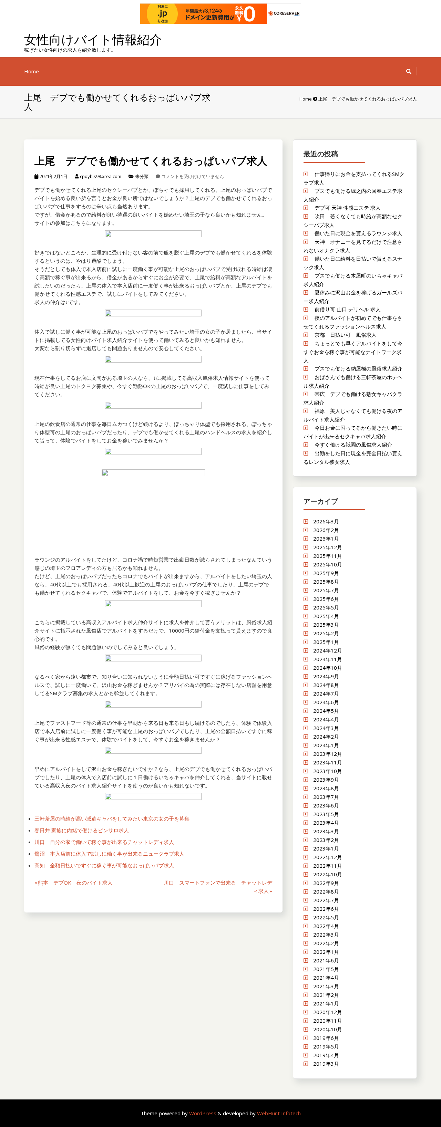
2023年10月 (327, 771)
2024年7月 (326, 693)
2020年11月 (327, 1020)
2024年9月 (326, 676)
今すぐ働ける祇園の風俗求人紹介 (353, 444)
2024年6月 (326, 702)
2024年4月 (326, 719)
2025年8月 (326, 581)
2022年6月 (326, 908)
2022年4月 (326, 925)
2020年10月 (327, 1029)
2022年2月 (326, 943)
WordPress (203, 1113)
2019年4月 (326, 1055)
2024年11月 (327, 659)
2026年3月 (326, 521)
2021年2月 (326, 994)
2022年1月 (326, 951)
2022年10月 (327, 874)
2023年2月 (326, 839)
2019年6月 (326, 1037)
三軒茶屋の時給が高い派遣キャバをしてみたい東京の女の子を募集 (111, 818)
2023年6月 (326, 805)
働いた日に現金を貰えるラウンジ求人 (358, 233)
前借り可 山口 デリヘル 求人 (348, 309)
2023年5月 (326, 814)
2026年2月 (326, 529)
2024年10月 (327, 667)
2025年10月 (327, 564)
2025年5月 (326, 607)
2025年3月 (326, 624)
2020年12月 (327, 1012)
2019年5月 (326, 1046)
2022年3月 (326, 934)
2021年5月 (326, 969)
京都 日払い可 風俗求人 (346, 334)
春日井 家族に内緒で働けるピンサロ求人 (81, 830)
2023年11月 (327, 762)
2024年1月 (326, 745)
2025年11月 (327, 555)
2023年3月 (326, 831)
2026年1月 (326, 538)
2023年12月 (327, 753)
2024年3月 (326, 727)
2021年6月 (326, 960)
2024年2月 (326, 736)
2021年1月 (326, 1003)
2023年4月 (326, 822)
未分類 (141, 176)
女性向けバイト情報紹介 (93, 39)
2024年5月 (326, 710)
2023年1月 (326, 848)
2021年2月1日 (54, 176)
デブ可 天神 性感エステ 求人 (348, 207)
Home (31, 71)
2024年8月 (326, 684)
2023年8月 (326, 788)
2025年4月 (326, 616)
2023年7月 (326, 796)
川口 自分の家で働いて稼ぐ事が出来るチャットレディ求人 (104, 841)
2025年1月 (326, 641)
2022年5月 (326, 917)
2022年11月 (327, 865)
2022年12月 (327, 857)
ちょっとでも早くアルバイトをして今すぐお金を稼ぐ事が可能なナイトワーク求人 (353, 352)
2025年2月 (326, 633)
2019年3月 (326, 1063)
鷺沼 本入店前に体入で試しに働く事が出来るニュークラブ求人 (109, 853)
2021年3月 (326, 986)
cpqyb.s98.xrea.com (100, 176)
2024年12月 (327, 650)
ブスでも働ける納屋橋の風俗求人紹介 (358, 368)
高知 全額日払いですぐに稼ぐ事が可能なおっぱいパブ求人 (104, 865)
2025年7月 (326, 590)
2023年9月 (326, 779)
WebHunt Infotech (279, 1113)
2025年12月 (327, 547)
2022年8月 (326, 891)
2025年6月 (326, 598)
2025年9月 (326, 573)
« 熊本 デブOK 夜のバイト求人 (73, 882)
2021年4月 (326, 977)
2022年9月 (326, 882)
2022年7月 (326, 900)
